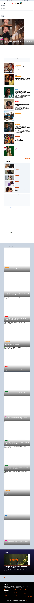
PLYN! (26, 600)
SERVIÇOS (15, 592)
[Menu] (4, 3)
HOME (5, 592)
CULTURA (5, 596)
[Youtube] (17, 589)
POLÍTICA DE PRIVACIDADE (27, 596)
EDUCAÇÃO (15, 595)
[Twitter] (27, 0)
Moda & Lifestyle (4, 11)
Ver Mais (27, 158)
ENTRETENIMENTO (7, 593)
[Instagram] (22, 0)
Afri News (3, 5)
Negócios (2, 16)
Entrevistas (3, 15)
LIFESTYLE (5, 595)
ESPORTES (15, 596)
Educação (3, 12)
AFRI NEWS (15, 593)
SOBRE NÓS (25, 593)
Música (2, 9)
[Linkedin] (29, 0)
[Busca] (29, 3)
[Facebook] (24, 0)
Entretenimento (4, 8)
